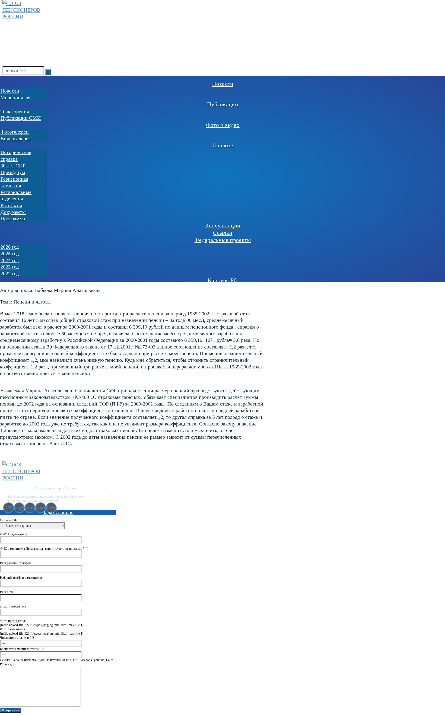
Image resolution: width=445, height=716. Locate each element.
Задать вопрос (58, 512)
